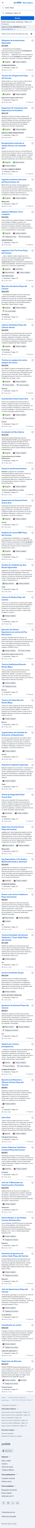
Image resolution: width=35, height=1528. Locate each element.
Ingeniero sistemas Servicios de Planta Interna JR (14, 180)
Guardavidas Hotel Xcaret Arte (15, 399)
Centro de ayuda (7, 1467)
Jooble (14, 1524)
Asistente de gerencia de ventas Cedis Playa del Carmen (15, 1254)
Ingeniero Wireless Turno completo (12, 213)
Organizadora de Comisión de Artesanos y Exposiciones (14, 733)
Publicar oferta (6, 1481)
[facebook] (3, 1503)
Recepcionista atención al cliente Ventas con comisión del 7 (14, 145)
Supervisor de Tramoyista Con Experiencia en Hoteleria (15, 109)
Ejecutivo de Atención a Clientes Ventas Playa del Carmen (13, 1082)
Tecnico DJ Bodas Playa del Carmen (13, 598)
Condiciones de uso (8, 1512)
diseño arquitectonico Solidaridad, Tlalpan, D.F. (16, 1415)
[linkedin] (17, 1503)
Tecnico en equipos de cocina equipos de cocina (14, 361)
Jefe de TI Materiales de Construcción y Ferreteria (13, 1184)
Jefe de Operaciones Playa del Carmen (15, 1290)
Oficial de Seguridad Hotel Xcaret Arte (13, 796)
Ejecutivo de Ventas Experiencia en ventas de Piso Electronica (14, 632)
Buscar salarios (7, 1493)
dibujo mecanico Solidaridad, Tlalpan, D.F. (14, 1426)
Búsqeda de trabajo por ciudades (12, 1436)
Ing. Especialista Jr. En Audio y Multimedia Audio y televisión (14, 860)
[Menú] (3, 3)
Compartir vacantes (8, 1478)
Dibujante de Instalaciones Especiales (13, 41)
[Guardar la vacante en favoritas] (32, 41)
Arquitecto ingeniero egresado (15, 765)
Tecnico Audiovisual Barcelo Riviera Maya (14, 665)
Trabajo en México (8, 1470)
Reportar (30, 70)
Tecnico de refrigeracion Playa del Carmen (15, 77)
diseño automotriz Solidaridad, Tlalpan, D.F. (15, 1420)
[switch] (31, 34)
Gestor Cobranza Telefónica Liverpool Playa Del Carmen (14, 1148)
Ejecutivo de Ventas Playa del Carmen (14, 287)
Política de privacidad (9, 1516)
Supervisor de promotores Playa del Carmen (13, 828)
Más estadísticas (7, 29)
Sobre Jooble (6, 1461)
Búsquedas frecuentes (9, 1405)
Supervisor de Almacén (11, 1361)
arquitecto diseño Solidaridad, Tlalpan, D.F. (15, 1423)
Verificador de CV (8, 1496)
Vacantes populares (8, 1433)
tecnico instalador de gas (13, 973)
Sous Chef (6, 1118)
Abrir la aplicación (29, 3)
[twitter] (13, 1503)
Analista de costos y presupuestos (10, 1045)
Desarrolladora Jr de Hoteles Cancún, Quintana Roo (14, 1219)
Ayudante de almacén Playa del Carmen (15, 1006)
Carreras (4, 1464)
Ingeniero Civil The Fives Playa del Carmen (15, 251)
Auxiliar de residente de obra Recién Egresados (14, 566)
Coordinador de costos (11, 1325)
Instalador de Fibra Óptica (13, 432)
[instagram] (8, 1503)
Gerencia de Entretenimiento (14, 469)
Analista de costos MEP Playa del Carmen (14, 534)
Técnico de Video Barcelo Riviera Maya (13, 701)
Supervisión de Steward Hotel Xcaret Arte (14, 501)
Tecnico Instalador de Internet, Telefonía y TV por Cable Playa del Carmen (15, 937)
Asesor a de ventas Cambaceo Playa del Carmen (15, 895)
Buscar (17, 18)
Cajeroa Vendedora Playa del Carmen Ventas (14, 326)
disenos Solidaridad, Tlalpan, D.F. (12, 1417)
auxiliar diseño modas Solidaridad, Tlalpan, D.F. (16, 1412)
